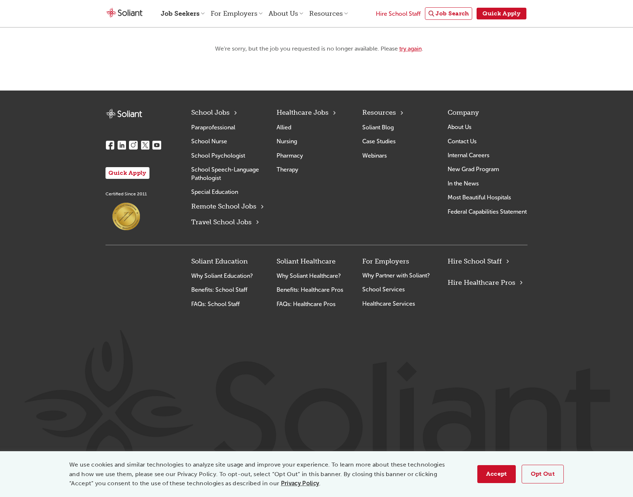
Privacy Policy (300, 483)
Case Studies (379, 141)
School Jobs (210, 112)
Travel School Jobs (221, 222)
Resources (379, 112)
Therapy (287, 169)
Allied (284, 127)
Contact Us (462, 141)
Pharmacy (290, 155)
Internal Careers (468, 155)
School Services (383, 289)
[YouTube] (156, 145)
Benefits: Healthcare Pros (310, 289)
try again (410, 48)
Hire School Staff (475, 261)
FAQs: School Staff (215, 304)
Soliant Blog (378, 127)
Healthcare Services (388, 303)
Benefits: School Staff (219, 289)
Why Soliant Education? (222, 275)
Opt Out (543, 473)
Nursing (287, 141)
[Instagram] (133, 145)
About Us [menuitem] (283, 14)
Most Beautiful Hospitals (479, 197)
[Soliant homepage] (124, 113)
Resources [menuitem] (326, 14)
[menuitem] (448, 13)
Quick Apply (127, 172)
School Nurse (209, 141)
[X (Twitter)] (145, 145)
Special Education (214, 191)
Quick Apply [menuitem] (501, 13)
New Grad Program (473, 169)
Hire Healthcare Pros (481, 283)
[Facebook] (110, 145)
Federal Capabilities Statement (487, 211)
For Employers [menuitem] (234, 14)
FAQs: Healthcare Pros (306, 304)
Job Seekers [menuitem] (180, 14)
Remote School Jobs (223, 206)
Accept (496, 473)
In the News (463, 183)
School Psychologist (218, 155)
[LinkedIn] (121, 145)
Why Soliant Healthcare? (309, 275)
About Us (459, 127)
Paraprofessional (213, 127)
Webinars (374, 155)
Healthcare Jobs (303, 112)
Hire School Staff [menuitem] (398, 13)
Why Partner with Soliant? (396, 275)
